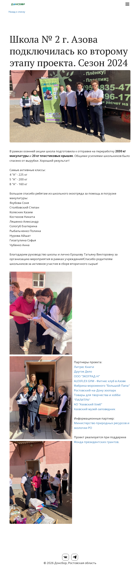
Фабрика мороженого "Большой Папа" (102, 386)
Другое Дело (83, 371)
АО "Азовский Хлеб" (88, 404)
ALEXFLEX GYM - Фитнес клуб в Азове (100, 381)
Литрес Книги (84, 367)
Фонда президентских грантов (96, 442)
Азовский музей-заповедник (94, 409)
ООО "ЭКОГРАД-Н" (87, 376)
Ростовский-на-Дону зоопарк (95, 390)
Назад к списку (17, 11)
